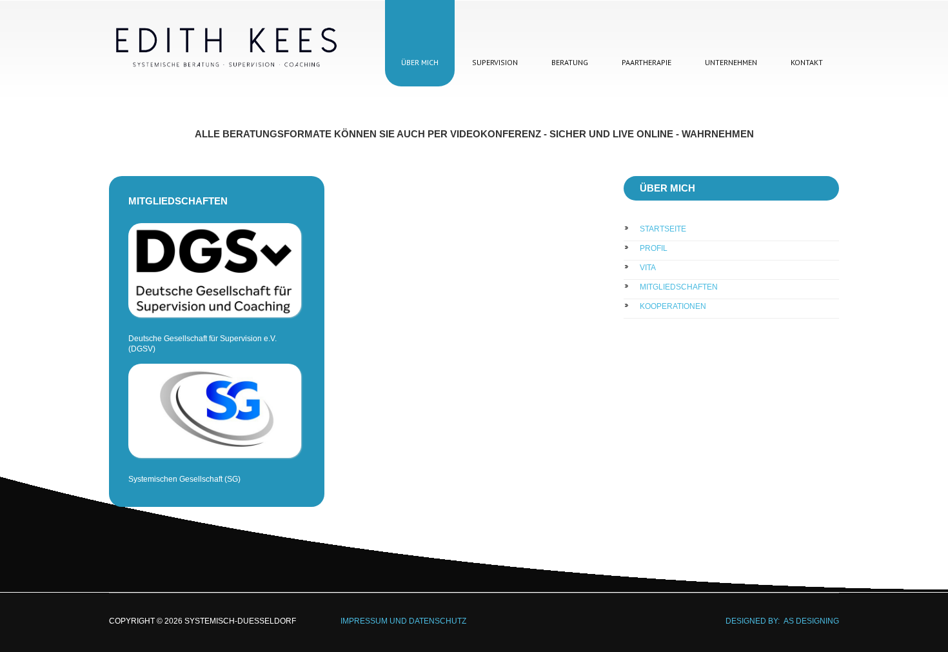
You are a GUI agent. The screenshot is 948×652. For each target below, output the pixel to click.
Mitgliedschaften (679, 286)
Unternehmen (731, 62)
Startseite (663, 228)
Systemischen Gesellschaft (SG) (184, 479)
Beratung (569, 62)
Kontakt (807, 62)
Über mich (420, 62)
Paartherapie (646, 62)
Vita (648, 267)
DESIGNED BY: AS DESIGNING (778, 621)
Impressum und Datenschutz (383, 621)
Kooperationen (673, 306)
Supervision (495, 62)
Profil (653, 248)
